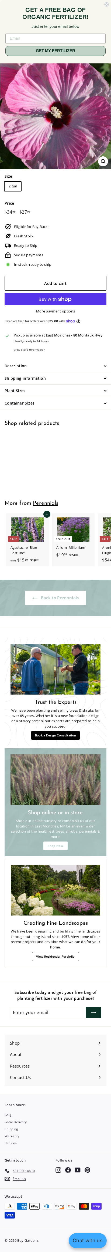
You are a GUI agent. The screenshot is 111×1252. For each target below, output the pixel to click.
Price (9, 203)
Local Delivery (16, 1122)
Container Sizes (19, 403)
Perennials (45, 503)
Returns (11, 1143)
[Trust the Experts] (55, 669)
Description (16, 365)
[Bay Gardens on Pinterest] (87, 1170)
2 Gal (13, 186)
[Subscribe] (93, 1012)
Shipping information (25, 378)
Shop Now (55, 846)
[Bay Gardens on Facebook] (68, 1170)
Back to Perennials (59, 597)
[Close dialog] (106, 4)
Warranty (12, 1136)
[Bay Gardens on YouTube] (78, 1170)
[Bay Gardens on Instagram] (58, 1170)
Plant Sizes (15, 390)
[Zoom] (103, 161)
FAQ (8, 1115)
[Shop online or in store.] (55, 779)
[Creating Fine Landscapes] (55, 890)
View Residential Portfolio (55, 956)
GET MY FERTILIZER (55, 51)
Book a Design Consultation (55, 735)
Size (8, 176)
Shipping (11, 1129)
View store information (29, 349)
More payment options (55, 311)
